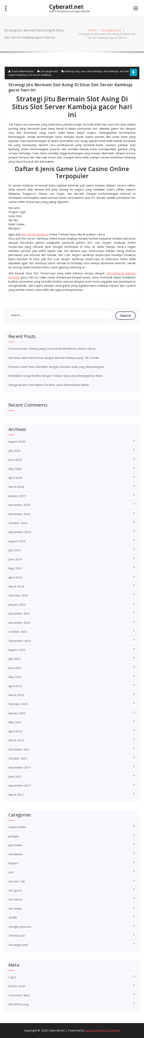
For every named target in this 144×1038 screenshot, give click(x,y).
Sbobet (13, 863)
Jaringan (13, 836)
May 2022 (15, 722)
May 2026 (15, 469)
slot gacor (15, 890)
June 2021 (15, 776)
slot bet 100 (16, 881)
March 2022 (16, 740)
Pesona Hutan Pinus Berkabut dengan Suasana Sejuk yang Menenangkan (56, 366)
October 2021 (17, 758)
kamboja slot (72, 71)
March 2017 (16, 794)
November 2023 (19, 622)
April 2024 (15, 577)
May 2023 (15, 677)
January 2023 (17, 713)
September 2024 (19, 532)
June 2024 (15, 559)
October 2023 (17, 631)
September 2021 (19, 767)
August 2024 (16, 541)
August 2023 (16, 650)
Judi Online (15, 845)
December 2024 (19, 505)
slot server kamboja (39, 74)
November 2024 (19, 514)
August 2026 (16, 441)
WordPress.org (18, 1004)
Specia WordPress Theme (102, 1030)
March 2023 (16, 695)
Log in (12, 977)
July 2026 (14, 450)
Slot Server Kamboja (35, 234)
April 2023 (15, 686)
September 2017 (19, 785)
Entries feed (16, 986)
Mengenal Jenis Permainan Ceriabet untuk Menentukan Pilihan (48, 385)
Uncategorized (111, 30)
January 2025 (17, 496)
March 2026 (16, 487)
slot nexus (15, 899)
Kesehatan (15, 854)
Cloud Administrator (22, 71)
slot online (15, 908)
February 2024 (18, 595)
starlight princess (20, 926)
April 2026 (15, 478)
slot (11, 872)
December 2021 (19, 749)
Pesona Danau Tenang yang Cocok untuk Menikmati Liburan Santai (51, 348)
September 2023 (19, 641)
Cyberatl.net (66, 6)
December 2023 (19, 613)
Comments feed (19, 995)
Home (92, 30)
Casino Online (17, 827)
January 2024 (17, 604)
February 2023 (18, 704)
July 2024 (14, 550)
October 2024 (17, 523)
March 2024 (16, 586)
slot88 (12, 917)
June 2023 (15, 668)
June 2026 (15, 459)
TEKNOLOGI (16, 935)
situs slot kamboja (91, 71)
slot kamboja (110, 71)
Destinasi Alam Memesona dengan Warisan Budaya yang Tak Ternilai (53, 358)
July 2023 (14, 659)
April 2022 (15, 731)
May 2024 (15, 568)
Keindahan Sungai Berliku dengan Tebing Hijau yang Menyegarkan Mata (55, 375)
